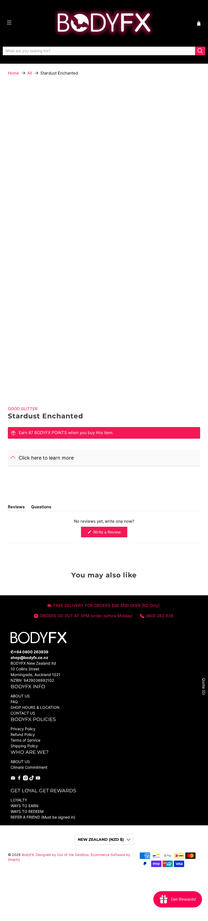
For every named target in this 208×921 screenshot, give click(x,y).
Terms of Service (25, 740)
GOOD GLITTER (23, 408)
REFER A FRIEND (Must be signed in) (43, 817)
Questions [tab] (41, 507)
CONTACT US (23, 713)
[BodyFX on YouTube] (37, 779)
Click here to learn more (46, 458)
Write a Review (109, 533)
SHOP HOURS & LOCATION (35, 707)
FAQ (14, 701)
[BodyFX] (104, 23)
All (29, 73)
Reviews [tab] (16, 507)
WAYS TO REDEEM (27, 811)
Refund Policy (23, 734)
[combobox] (99, 51)
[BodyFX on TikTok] (31, 779)
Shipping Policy (24, 746)
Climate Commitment (29, 767)
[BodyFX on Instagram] (25, 779)
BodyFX (28, 855)
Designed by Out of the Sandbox (62, 855)
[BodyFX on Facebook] (19, 779)
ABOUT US (20, 696)
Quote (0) (204, 686)
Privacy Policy (23, 728)
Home (13, 73)
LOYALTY (19, 800)
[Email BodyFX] (13, 779)
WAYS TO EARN (24, 805)
